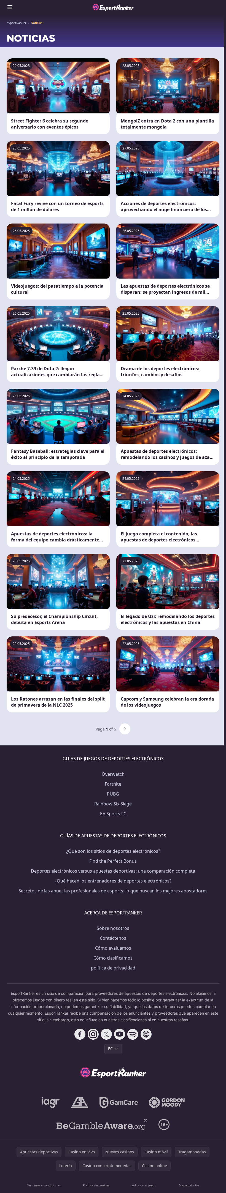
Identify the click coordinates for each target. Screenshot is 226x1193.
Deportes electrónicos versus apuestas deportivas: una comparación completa (113, 871)
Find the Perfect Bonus (113, 861)
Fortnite (113, 784)
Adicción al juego (144, 1185)
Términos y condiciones (44, 1185)
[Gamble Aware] (102, 1124)
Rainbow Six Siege (113, 804)
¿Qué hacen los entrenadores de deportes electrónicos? (113, 881)
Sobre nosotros (113, 928)
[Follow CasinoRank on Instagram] (93, 1034)
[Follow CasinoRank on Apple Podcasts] (146, 1034)
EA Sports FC (113, 814)
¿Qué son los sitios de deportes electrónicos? (113, 851)
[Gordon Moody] (167, 1102)
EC (110, 1048)
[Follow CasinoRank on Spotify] (132, 1034)
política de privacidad (113, 968)
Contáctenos (113, 938)
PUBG (113, 794)
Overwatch (113, 774)
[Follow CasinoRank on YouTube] (119, 1034)
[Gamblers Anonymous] (79, 1102)
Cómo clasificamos (113, 958)
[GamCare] (118, 1102)
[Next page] (124, 728)
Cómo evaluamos (113, 948)
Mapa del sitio (189, 1185)
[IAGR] (51, 1102)
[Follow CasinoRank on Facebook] (79, 1034)
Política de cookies (96, 1185)
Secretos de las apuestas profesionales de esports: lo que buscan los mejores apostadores (113, 891)
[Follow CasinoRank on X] (106, 1034)
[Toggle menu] (9, 7)
